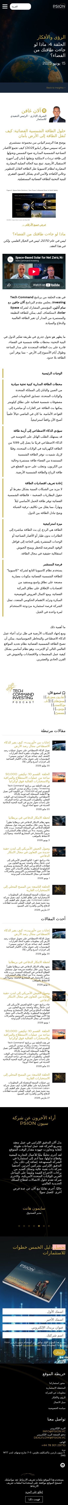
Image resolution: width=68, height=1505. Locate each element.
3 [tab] (39, 1226)
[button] (4, 6)
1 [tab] (49, 1226)
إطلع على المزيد (34, 1491)
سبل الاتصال (59, 1402)
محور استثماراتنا (57, 1383)
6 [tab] (24, 1226)
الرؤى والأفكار (59, 1397)
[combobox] (20, 6)
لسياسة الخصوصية (32, 1345)
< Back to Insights (56, 87)
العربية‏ (15, 6)
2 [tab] (44, 1226)
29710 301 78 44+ (53, 1445)
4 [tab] (34, 1226)
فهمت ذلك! (34, 1499)
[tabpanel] (34, 1177)
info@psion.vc (54, 1431)
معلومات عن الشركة (55, 1392)
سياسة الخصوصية (57, 1408)
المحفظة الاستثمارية (56, 1388)
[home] (59, 6)
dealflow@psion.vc (50, 1437)
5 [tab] (29, 1226)
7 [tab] (19, 1226)
